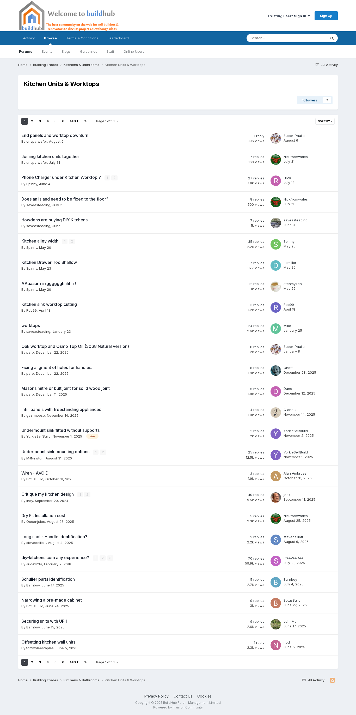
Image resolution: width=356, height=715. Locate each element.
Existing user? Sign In (288, 16)
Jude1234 (34, 564)
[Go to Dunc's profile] (276, 391)
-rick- (288, 178)
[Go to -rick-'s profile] (276, 180)
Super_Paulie (294, 136)
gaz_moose (35, 415)
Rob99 (31, 310)
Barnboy (33, 585)
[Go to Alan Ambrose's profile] (276, 476)
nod (287, 642)
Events (47, 51)
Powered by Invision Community (178, 707)
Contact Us (183, 696)
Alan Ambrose (295, 473)
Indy (29, 501)
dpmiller (290, 262)
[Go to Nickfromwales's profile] (276, 159)
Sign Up (326, 16)
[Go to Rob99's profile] (276, 307)
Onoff (288, 368)
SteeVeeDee (293, 558)
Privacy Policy (156, 696)
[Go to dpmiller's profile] (276, 265)
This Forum (310, 38)
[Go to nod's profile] (276, 645)
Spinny (31, 184)
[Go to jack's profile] (276, 497)
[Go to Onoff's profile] (276, 370)
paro (30, 352)
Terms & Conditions (82, 38)
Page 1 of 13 (106, 121)
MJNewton (35, 458)
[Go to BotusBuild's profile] (276, 603)
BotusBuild (34, 479)
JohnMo (290, 621)
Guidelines (88, 51)
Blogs (66, 51)
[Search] (332, 38)
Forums (25, 51)
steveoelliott (36, 543)
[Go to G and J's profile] (276, 412)
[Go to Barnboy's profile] (276, 582)
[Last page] (85, 121)
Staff (110, 51)
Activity (29, 38)
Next (74, 121)
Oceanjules (35, 521)
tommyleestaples (40, 648)
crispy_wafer (36, 141)
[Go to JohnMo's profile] (276, 624)
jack (287, 495)
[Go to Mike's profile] (276, 328)
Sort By (324, 121)
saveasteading (38, 205)
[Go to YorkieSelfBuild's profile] (276, 433)
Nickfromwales (296, 157)
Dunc (288, 388)
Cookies (204, 696)
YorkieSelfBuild (38, 436)
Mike (287, 326)
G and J (290, 410)
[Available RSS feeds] (332, 680)
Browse (50, 38)
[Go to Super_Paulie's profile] (276, 138)
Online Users (134, 51)
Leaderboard (118, 38)
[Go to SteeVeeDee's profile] (276, 561)
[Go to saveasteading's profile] (276, 223)
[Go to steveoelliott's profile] (276, 540)
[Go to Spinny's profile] (276, 244)
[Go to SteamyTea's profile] (276, 286)
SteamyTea (293, 284)
